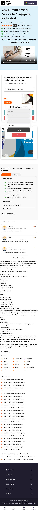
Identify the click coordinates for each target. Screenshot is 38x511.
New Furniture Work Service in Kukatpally (13, 402)
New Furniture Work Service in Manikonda (14, 399)
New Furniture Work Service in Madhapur (13, 379)
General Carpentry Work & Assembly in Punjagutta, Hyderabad (19, 459)
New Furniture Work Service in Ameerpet (13, 396)
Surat (16, 370)
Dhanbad (29, 361)
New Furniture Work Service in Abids (12, 421)
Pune (28, 364)
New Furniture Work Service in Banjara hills (14, 413)
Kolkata (17, 364)
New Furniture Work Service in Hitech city (13, 427)
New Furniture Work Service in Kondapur (13, 388)
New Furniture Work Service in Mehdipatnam (14, 433)
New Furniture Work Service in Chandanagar (14, 405)
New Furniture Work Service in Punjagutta (14, 385)
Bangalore (29, 358)
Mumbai (5, 364)
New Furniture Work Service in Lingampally (14, 407)
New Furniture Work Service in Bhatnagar (13, 391)
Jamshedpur (7, 367)
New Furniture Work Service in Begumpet (13, 424)
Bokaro (17, 367)
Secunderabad (30, 367)
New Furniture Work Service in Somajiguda (14, 419)
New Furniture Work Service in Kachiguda (14, 447)
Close (19, 135)
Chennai (17, 361)
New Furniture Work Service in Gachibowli (14, 438)
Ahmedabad (30, 370)
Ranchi (5, 358)
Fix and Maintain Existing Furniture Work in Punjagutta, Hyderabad (19, 456)
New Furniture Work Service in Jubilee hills (14, 435)
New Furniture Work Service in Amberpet (13, 410)
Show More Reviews (19, 258)
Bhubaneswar (18, 358)
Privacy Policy (13, 500)
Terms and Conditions (23, 500)
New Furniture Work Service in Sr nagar (13, 430)
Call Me (18, 130)
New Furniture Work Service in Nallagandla (14, 441)
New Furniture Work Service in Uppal (12, 444)
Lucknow (6, 370)
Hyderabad (6, 361)
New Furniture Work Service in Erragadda (14, 416)
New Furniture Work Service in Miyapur (13, 449)
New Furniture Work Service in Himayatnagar (14, 393)
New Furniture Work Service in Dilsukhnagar (14, 382)
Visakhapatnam (7, 372)
